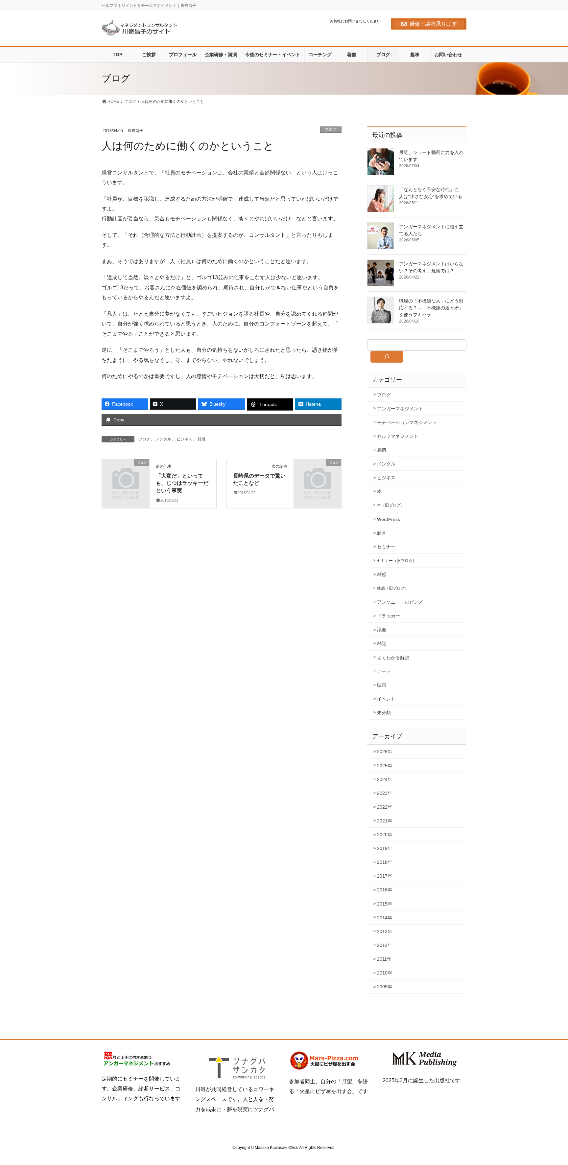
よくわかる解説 (393, 657)
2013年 (384, 931)
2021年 (384, 820)
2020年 (384, 834)
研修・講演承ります (433, 24)
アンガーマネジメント (400, 408)
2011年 (384, 959)
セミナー (386, 546)
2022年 (384, 807)
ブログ (330, 129)
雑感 (201, 439)
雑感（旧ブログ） (393, 588)
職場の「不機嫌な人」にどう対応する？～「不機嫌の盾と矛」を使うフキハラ (431, 307)
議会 (381, 629)
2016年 (384, 889)
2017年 (384, 876)
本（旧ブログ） (391, 505)
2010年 (384, 972)
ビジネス (184, 439)
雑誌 (381, 643)
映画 (381, 685)
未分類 (384, 712)
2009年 (384, 986)
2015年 (384, 904)
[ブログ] (125, 473)
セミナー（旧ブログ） (396, 560)
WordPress (388, 519)
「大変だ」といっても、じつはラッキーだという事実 (182, 483)
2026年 (384, 751)
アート (384, 671)
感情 (381, 450)
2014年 (384, 917)
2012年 (384, 945)
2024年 (384, 779)
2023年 (384, 793)
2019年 (384, 848)
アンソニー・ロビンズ (400, 602)
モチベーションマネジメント (407, 422)
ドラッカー (388, 615)
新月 (381, 533)
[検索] (386, 357)
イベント (386, 699)
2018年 (384, 862)
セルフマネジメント (397, 436)
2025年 (384, 765)
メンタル (163, 439)
